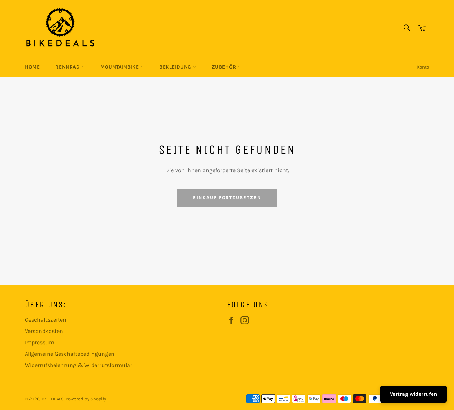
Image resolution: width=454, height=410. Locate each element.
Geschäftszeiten (45, 319)
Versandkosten (44, 331)
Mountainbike (120, 67)
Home (32, 67)
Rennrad (68, 67)
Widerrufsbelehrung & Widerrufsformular (78, 365)
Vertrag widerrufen (413, 394)
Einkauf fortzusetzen (227, 197)
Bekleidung (176, 67)
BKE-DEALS (52, 398)
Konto (423, 67)
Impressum (39, 342)
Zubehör (225, 67)
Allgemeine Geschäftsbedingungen (70, 353)
